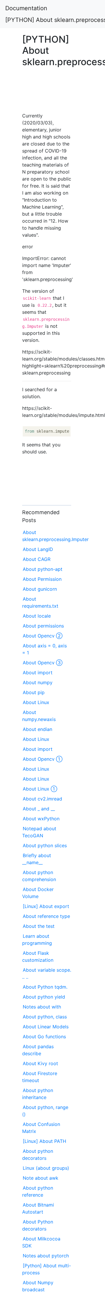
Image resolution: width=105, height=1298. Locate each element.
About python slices (45, 845)
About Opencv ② (42, 636)
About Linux (36, 702)
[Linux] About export (46, 906)
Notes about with (42, 1007)
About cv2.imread (42, 799)
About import (37, 672)
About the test (39, 926)
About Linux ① (40, 789)
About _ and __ (39, 809)
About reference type (46, 916)
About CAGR (36, 559)
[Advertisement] (46, 88)
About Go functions (44, 1036)
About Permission (42, 579)
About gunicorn (40, 589)
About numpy (37, 682)
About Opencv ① (42, 759)
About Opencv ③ (42, 663)
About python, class (45, 1017)
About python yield (44, 997)
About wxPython (41, 819)
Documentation (26, 8)
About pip (34, 692)
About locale (37, 616)
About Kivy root (40, 1063)
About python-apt (42, 569)
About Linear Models (46, 1027)
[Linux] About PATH (44, 1141)
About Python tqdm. (45, 987)
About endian (37, 729)
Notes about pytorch (46, 1256)
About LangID (38, 549)
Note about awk (40, 1178)
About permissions (43, 626)
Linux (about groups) (46, 1168)
